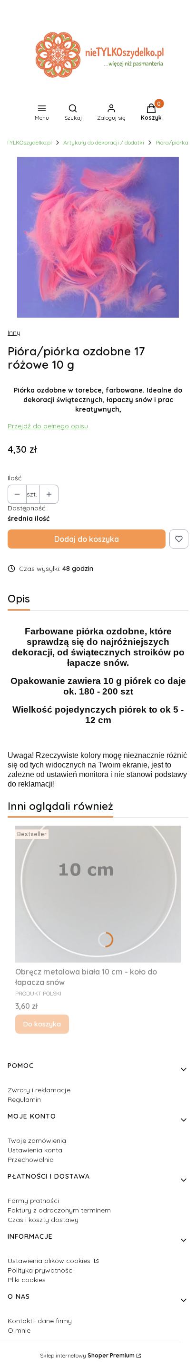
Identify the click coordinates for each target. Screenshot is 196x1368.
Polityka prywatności (41, 1270)
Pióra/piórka (172, 142)
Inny (14, 332)
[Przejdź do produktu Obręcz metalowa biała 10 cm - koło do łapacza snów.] (98, 894)
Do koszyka (42, 1024)
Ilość (14, 478)
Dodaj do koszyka (86, 539)
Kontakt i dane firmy (40, 1320)
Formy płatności (33, 1200)
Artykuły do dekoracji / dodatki (103, 142)
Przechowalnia (31, 1159)
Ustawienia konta (35, 1150)
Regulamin (24, 1099)
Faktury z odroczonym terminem (59, 1210)
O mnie (19, 1330)
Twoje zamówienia (37, 1140)
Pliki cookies (27, 1279)
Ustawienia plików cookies (50, 1260)
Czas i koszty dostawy (43, 1219)
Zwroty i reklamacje (39, 1090)
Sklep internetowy (87, 1355)
